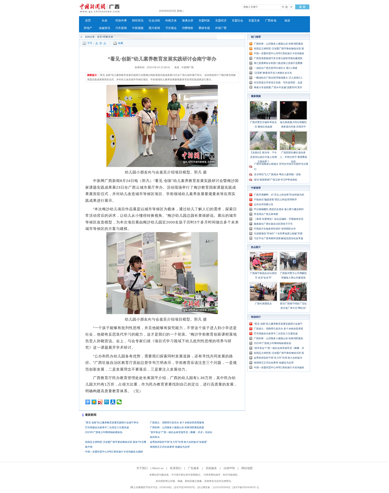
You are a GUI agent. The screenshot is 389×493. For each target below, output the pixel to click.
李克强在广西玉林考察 (266, 214)
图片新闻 (154, 28)
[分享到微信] (119, 402)
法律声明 (229, 468)
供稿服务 (211, 468)
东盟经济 (221, 20)
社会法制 (154, 20)
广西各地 (270, 20)
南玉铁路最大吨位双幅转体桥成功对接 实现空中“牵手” (293, 127)
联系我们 (175, 468)
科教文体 (171, 20)
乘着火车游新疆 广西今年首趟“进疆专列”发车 (278, 87)
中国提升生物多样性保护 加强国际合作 (275, 228)
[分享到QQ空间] (94, 402)
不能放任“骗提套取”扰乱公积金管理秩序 (275, 199)
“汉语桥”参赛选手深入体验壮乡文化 (273, 72)
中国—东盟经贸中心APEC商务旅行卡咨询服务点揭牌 (114, 451)
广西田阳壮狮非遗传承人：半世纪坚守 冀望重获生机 (293, 157)
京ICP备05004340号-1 (245, 487)
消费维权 (187, 28)
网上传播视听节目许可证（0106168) (151, 487)
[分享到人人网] (112, 402)
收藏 (120, 43)
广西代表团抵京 (263, 303)
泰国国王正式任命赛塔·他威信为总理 (170, 446)
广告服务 (193, 468)
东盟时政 (204, 20)
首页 (88, 20)
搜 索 (302, 6)
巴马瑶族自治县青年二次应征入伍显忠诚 (107, 427)
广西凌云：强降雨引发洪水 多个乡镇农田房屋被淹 (177, 422)
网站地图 (247, 468)
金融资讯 (104, 28)
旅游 (287, 20)
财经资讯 (137, 20)
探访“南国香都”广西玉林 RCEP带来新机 (275, 179)
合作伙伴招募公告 (263, 204)
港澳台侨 (187, 20)
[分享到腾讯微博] (106, 402)
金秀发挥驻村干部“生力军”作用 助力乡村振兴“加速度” (178, 442)
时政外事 (121, 20)
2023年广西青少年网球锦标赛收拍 (103, 432)
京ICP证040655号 (184, 487)
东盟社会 (237, 20)
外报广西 (221, 28)
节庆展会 (171, 28)
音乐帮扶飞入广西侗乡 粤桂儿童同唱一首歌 (277, 174)
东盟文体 (254, 20)
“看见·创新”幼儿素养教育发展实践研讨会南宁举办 (112, 422)
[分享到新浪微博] (100, 402)
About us (158, 468)
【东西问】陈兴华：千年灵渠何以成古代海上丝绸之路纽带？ (263, 157)
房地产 (88, 28)
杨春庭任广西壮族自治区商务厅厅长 (273, 223)
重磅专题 (204, 28)
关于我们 (142, 468)
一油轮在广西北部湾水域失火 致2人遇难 (275, 68)
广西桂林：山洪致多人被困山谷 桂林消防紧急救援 (177, 427)
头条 (104, 20)
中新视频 (137, 28)
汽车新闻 (121, 28)
